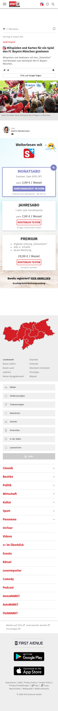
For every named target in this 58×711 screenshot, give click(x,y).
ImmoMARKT (11, 596)
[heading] (29, 49)
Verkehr (13, 421)
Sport (6, 511)
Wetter (13, 387)
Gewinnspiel (9, 42)
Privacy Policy (30, 682)
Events (7, 553)
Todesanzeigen (17, 404)
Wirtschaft (10, 494)
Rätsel (7, 562)
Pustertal (33, 364)
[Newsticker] (47, 4)
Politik (7, 485)
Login (30, 456)
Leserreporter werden (36, 625)
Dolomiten (15, 430)
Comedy (8, 579)
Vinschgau (34, 372)
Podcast (8, 587)
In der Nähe (15, 439)
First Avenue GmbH (33, 694)
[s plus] (42, 4)
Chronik (8, 468)
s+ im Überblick (13, 545)
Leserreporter (12, 570)
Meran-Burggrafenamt (13, 376)
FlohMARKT (10, 613)
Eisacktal (33, 359)
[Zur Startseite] (4, 29)
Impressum (10, 682)
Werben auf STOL (14, 625)
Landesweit (8, 359)
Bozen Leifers (9, 364)
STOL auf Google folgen (30, 75)
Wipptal (33, 376)
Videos (7, 536)
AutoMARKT (10, 604)
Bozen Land (8, 368)
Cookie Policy (45, 682)
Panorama (13, 29)
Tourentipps (12, 629)
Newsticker (15, 413)
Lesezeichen (15, 447)
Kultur (7, 502)
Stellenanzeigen (17, 396)
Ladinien (7, 372)
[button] (54, 28)
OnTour (8, 528)
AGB (20, 682)
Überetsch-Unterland (39, 368)
